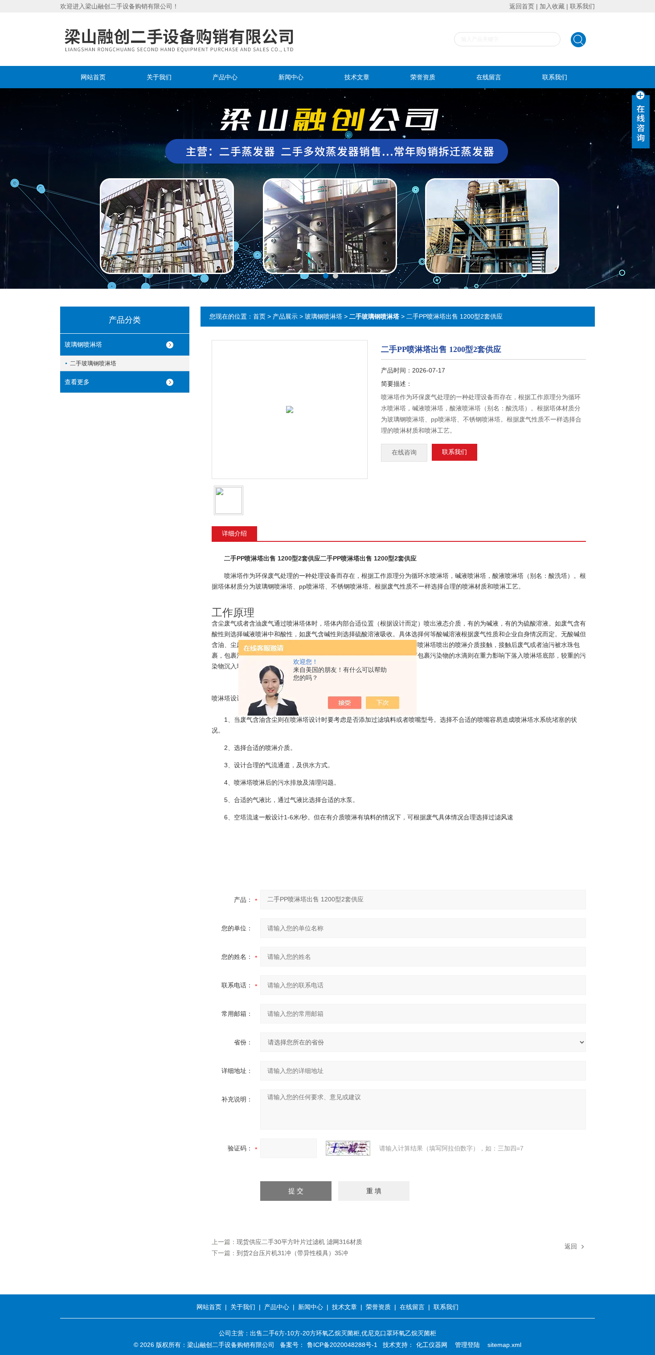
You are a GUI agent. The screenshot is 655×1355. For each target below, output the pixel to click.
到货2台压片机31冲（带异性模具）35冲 (292, 1253)
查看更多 (77, 381)
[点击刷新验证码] (348, 1148)
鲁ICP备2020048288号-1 (342, 1344)
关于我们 (159, 77)
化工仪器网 (431, 1344)
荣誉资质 (422, 77)
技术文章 (356, 77)
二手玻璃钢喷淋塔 (93, 363)
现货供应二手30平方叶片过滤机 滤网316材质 (299, 1241)
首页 (259, 316)
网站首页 (93, 77)
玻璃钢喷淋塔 (83, 344)
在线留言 (488, 77)
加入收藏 (552, 6)
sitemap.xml (504, 1344)
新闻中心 (290, 77)
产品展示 (285, 316)
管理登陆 (467, 1344)
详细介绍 (234, 533)
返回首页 (521, 6)
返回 (571, 1246)
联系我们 (582, 6)
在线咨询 (404, 452)
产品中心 (225, 77)
